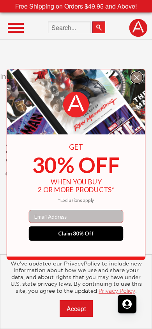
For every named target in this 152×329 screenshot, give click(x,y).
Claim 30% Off (76, 233)
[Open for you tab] (127, 304)
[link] (76, 105)
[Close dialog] (137, 78)
